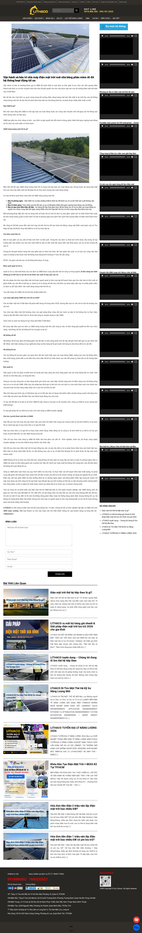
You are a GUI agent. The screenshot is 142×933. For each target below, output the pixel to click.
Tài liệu (82, 2)
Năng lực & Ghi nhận (34, 2)
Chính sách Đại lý (64, 2)
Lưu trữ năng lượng (73, 18)
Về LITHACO (20, 2)
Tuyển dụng (123, 2)
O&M (87, 18)
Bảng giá (49, 18)
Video (89, 2)
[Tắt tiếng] (132, 36)
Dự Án (95, 18)
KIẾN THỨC (105, 18)
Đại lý (59, 18)
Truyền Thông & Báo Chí (109, 2)
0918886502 (17, 879)
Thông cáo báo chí (49, 2)
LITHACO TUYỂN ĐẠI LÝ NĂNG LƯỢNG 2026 (119, 533)
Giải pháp (38, 18)
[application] (119, 49)
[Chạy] (102, 36)
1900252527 (38, 879)
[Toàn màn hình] (136, 36)
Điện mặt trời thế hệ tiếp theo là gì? (115, 511)
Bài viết (116, 18)
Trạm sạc (75, 2)
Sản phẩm (27, 18)
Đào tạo (95, 2)
